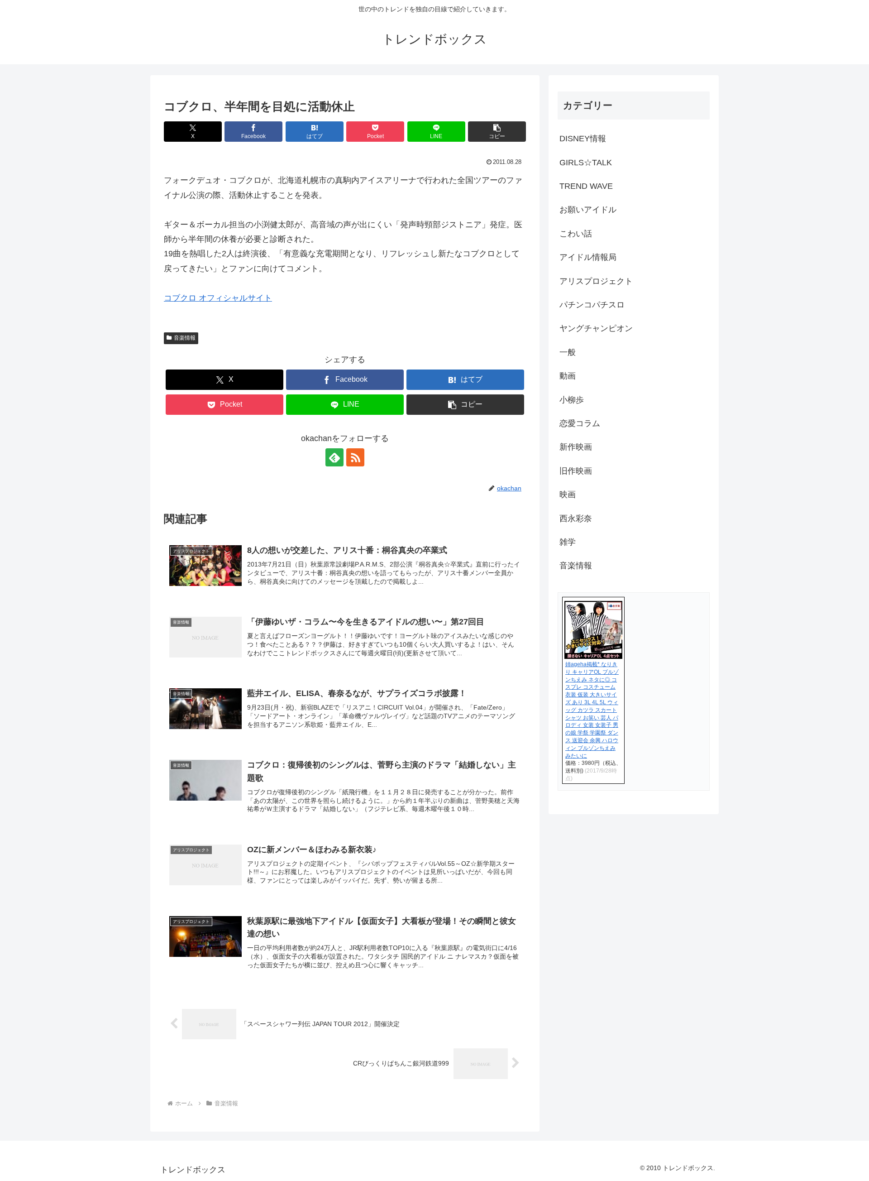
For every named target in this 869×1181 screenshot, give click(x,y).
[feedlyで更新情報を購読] (334, 457)
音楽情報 (185, 338)
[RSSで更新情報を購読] (355, 457)
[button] (497, 131)
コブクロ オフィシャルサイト (218, 297)
